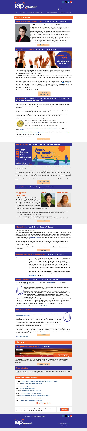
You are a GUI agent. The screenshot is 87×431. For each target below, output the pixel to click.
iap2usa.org (51, 282)
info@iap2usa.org (20, 372)
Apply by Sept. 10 (43, 364)
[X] (66, 2)
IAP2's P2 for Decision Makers (27, 388)
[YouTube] (71, 2)
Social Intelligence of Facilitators (29, 386)
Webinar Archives (31, 283)
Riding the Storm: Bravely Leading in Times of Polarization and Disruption (40, 381)
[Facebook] (63, 2)
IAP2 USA (68, 423)
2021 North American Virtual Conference (31, 390)
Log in (61, 8)
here (60, 282)
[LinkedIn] (68, 2)
